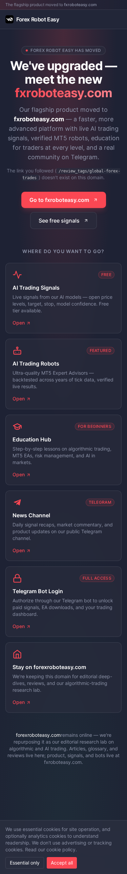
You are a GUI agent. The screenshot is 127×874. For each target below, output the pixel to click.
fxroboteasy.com (80, 4)
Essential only (25, 863)
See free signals (59, 220)
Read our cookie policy (50, 849)
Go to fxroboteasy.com (59, 199)
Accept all (62, 863)
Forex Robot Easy (37, 19)
